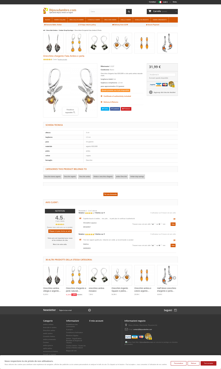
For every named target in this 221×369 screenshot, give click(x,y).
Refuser (193, 363)
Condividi (115, 109)
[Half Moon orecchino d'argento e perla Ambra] (167, 43)
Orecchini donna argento (52, 176)
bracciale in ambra (77, 20)
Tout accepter (208, 363)
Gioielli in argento (142, 20)
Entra (175, 2)
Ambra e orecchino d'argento (103, 176)
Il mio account (96, 320)
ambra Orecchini (121, 176)
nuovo (47, 20)
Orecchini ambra (110, 20)
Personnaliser (178, 363)
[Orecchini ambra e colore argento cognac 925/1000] (144, 43)
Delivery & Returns (110, 102)
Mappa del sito (71, 351)
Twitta (106, 109)
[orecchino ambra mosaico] (99, 43)
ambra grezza (48, 345)
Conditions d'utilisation (74, 332)
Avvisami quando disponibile (158, 78)
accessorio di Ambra (50, 351)
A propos (69, 329)
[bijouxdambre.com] (64, 11)
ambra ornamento (160, 20)
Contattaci (152, 2)
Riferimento (105, 66)
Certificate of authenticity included (116, 96)
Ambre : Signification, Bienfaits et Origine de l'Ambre (74, 341)
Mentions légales (72, 335)
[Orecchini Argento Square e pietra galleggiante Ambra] (122, 43)
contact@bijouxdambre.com (142, 329)
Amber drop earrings (137, 176)
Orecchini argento (70, 176)
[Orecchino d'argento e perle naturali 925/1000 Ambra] (76, 43)
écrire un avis (62, 59)
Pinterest (127, 109)
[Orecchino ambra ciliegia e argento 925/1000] (53, 43)
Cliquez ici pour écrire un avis (60, 231)
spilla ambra (47, 348)
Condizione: (105, 70)
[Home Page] (44, 30)
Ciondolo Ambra (94, 20)
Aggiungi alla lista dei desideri (164, 92)
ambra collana (59, 20)
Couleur (46, 342)
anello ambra (126, 20)
